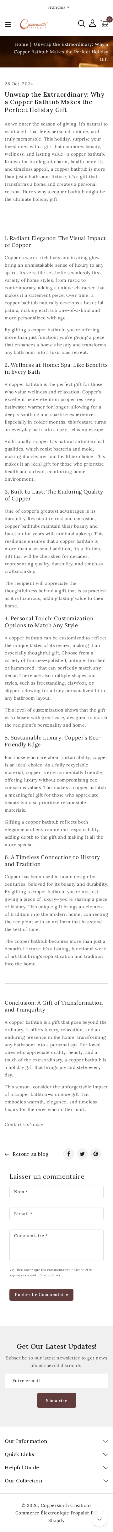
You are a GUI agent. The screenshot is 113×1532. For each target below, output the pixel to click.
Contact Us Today (24, 1124)
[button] (8, 25)
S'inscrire (56, 1400)
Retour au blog (30, 1154)
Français (56, 7)
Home (21, 44)
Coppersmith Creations (66, 1505)
